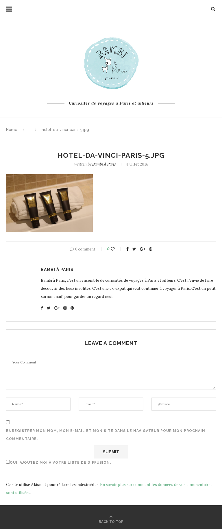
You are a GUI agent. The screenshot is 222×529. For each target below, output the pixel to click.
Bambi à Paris (104, 164)
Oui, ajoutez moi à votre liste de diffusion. (60, 463)
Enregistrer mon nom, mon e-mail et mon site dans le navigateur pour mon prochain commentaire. (105, 435)
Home (11, 129)
